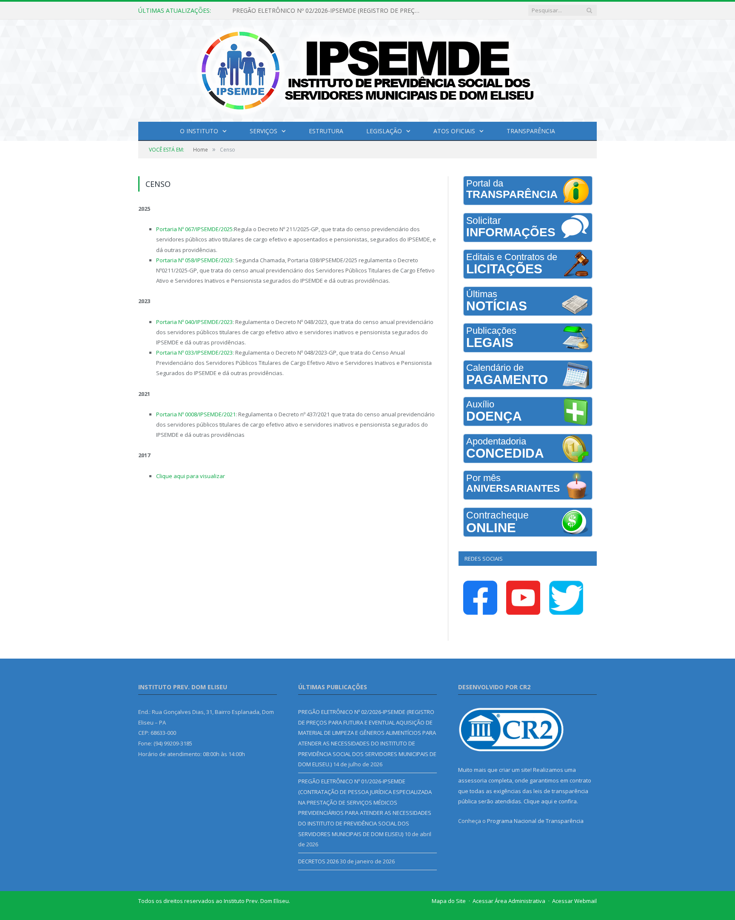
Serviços (263, 131)
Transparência (531, 131)
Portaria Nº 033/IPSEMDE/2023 (194, 352)
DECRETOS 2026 (318, 861)
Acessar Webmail (574, 901)
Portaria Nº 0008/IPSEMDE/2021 (196, 414)
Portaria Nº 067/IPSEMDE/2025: (195, 229)
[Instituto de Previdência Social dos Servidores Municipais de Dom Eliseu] (367, 69)
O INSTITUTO (199, 131)
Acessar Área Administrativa (509, 901)
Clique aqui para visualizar (190, 476)
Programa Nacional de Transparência (535, 821)
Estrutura (326, 131)
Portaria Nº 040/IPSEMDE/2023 (194, 322)
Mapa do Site (449, 901)
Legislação (384, 131)
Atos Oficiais (454, 131)
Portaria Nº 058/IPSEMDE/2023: (195, 260)
